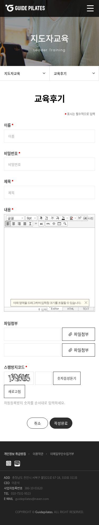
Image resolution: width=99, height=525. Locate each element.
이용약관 (38, 454)
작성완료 (61, 423)
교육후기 (60, 73)
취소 (37, 423)
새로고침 (14, 391)
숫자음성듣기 (66, 378)
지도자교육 (12, 73)
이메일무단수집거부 (62, 454)
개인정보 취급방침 (15, 454)
